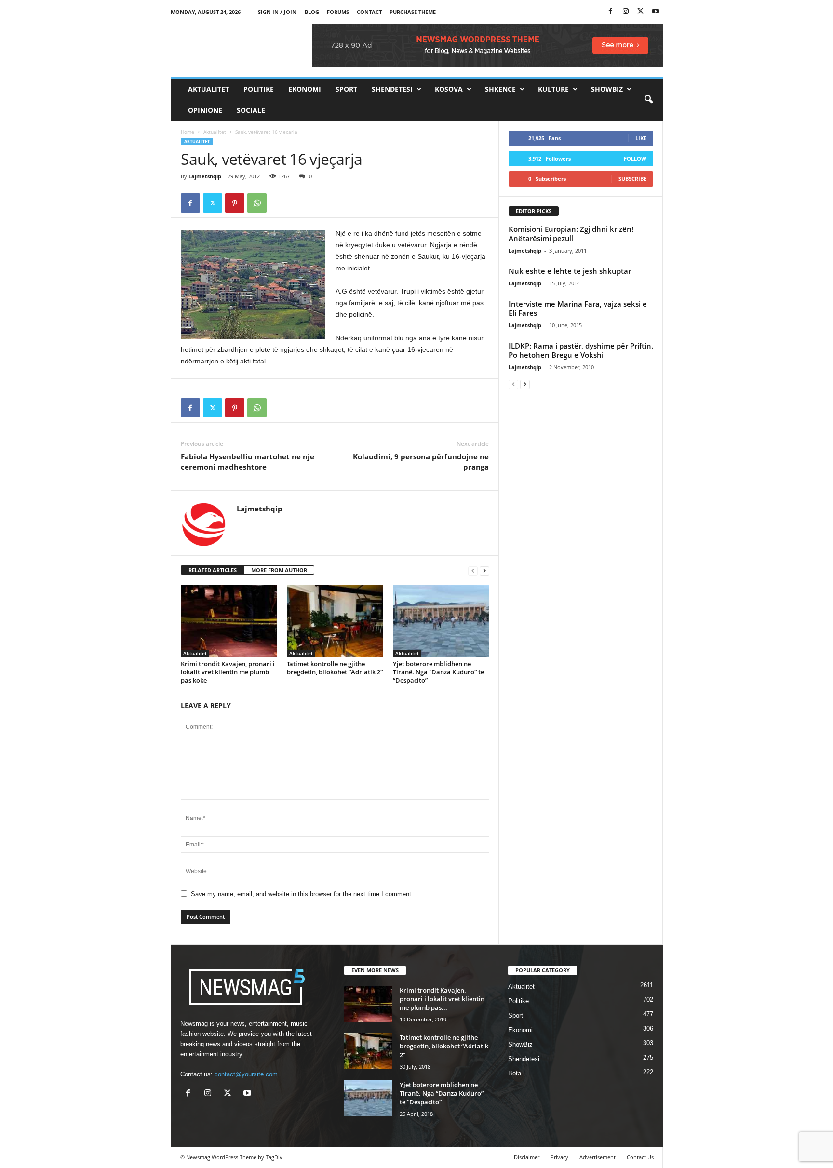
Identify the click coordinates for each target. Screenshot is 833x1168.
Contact (369, 11)
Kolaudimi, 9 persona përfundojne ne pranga (421, 461)
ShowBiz (607, 89)
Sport (346, 89)
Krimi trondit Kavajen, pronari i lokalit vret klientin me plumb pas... (442, 999)
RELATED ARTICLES (212, 570)
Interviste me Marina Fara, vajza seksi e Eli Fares (578, 308)
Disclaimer (526, 1157)
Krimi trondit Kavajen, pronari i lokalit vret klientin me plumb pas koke (228, 672)
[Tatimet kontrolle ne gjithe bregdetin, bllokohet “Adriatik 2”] (335, 621)
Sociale (251, 110)
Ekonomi (304, 89)
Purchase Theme (413, 11)
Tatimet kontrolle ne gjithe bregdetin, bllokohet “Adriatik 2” (335, 667)
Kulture (553, 89)
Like (640, 138)
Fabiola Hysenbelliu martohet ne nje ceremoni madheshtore (247, 461)
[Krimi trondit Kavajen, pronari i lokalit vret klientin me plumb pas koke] (229, 621)
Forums (338, 11)
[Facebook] (611, 12)
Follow (635, 158)
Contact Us (640, 1157)
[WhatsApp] (257, 203)
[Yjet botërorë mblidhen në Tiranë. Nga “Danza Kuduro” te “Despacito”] (441, 621)
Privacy (559, 1157)
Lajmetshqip (204, 176)
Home (187, 131)
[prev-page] (473, 570)
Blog (312, 11)
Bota (514, 1073)
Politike (258, 89)
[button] (648, 99)
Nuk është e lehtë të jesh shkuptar (570, 271)
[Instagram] (625, 12)
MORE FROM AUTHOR (279, 570)
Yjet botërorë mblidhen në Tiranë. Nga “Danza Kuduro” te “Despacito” (438, 672)
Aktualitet (208, 89)
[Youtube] (655, 12)
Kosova (449, 89)
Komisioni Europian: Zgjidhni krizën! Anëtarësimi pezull (571, 233)
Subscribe (632, 178)
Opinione (205, 110)
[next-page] (484, 570)
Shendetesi (392, 89)
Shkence (500, 89)
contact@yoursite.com (246, 1074)
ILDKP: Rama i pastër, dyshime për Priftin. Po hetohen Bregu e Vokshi (581, 350)
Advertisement (597, 1157)
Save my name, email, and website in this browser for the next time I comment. (302, 894)
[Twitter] (640, 12)
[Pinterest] (234, 203)
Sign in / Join (277, 11)
